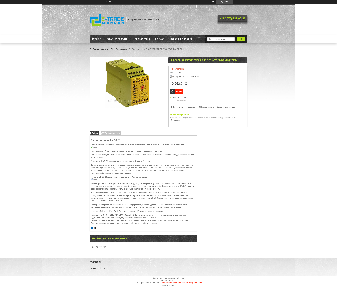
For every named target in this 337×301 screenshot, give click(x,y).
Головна (96, 39)
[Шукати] (241, 39)
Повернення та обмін (181, 39)
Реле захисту (121, 49)
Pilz (112, 49)
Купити (179, 91)
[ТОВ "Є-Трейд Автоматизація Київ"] (107, 19)
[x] (95, 228)
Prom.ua (181, 278)
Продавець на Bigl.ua (169, 280)
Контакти (160, 39)
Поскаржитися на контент (171, 283)
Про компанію (142, 39)
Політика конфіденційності (192, 283)
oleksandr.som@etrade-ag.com (144, 223)
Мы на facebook (98, 268)
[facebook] (92, 228)
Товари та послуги (117, 39)
